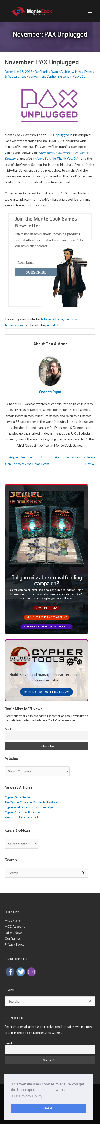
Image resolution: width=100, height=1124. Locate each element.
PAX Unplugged (58, 135)
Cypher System (57, 76)
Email (8, 729)
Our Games (13, 938)
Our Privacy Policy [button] (27, 1096)
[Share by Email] (31, 971)
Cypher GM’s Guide (17, 797)
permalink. (52, 325)
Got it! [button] (48, 1108)
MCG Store (12, 921)
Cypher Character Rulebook (22, 812)
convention (37, 76)
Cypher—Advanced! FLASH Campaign (29, 807)
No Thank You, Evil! (66, 158)
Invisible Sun (78, 76)
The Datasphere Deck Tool (21, 817)
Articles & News (71, 72)
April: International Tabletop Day (75, 458)
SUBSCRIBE (36, 272)
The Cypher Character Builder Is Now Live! (31, 802)
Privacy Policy (14, 944)
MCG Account (15, 926)
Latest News (14, 932)
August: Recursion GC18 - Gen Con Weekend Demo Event (27, 458)
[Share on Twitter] (20, 971)
